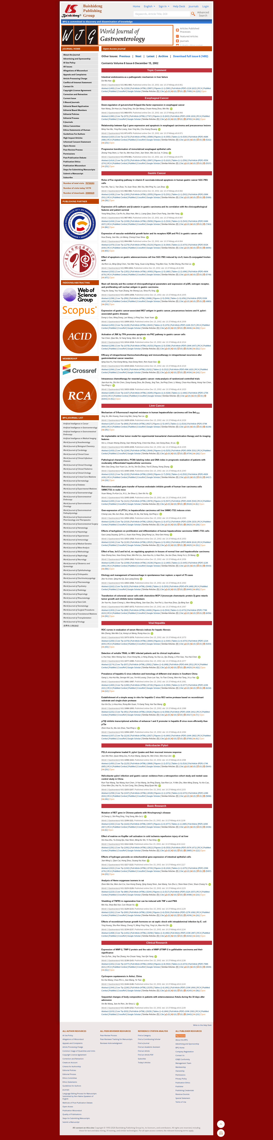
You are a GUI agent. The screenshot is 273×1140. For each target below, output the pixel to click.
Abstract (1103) (107, 1011)
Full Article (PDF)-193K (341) (183, 712)
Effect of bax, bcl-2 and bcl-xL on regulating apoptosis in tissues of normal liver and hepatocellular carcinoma (155, 551)
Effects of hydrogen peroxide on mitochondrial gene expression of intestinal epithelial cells (146, 857)
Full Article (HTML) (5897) (142, 88)
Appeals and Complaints (74, 74)
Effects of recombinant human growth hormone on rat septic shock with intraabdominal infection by (153, 921)
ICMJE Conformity (183, 1059)
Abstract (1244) (108, 542)
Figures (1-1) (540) (162, 641)
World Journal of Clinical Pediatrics (77, 469)
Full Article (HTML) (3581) (141, 664)
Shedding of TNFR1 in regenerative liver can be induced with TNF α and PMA (139, 901)
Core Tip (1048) (123, 563)
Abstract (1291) (108, 848)
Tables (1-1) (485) (179, 824)
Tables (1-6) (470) (179, 793)
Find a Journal (143, 1043)
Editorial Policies (71, 114)
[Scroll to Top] (221, 1124)
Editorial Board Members (75, 110)
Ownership (180, 1071)
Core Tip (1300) (123, 194)
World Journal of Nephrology (75, 555)
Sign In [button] (163, 6)
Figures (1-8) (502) (162, 964)
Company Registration (185, 1051)
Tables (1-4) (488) (160, 664)
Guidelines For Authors (74, 134)
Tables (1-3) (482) (162, 933)
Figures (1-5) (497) (161, 424)
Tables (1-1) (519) (178, 424)
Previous (124, 56)
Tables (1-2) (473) (178, 610)
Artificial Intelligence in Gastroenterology (80, 427)
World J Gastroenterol (110, 85)
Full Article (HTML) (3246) (141, 912)
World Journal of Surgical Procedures (78, 609)
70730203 (89, 183)
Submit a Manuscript (73, 173)
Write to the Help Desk (202, 1025)
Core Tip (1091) (123, 848)
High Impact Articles (72, 138)
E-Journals (68, 122)
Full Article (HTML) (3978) (142, 501)
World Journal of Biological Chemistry (79, 446)
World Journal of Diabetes (74, 484)
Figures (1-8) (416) (162, 868)
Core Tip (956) (122, 298)
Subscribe (68, 177)
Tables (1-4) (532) (179, 474)
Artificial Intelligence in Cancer (75, 423)
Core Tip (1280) (123, 685)
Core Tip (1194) (122, 450)
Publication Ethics (71, 161)
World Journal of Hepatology (75, 531)
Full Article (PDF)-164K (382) (184, 736)
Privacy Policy (181, 1078)
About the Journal (71, 54)
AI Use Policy (69, 62)
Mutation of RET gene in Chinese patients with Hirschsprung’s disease (135, 813)
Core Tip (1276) (123, 245)
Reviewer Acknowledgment (111, 1043)
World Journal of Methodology (76, 551)
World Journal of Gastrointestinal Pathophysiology (77, 511)
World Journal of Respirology (75, 594)
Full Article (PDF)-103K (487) (183, 933)
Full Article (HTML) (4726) (142, 685)
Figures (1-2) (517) (161, 892)
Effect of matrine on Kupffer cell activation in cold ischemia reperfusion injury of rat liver (144, 836)
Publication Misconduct (74, 165)
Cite (162, 91)
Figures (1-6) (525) (162, 450)
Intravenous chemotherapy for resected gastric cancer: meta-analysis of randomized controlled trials (150, 379)
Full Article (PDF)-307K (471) (184, 848)
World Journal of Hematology (75, 527)
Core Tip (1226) (123, 88)
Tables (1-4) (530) (179, 137)
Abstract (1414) (108, 160)
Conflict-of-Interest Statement (77, 82)
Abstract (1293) (108, 641)
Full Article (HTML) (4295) (142, 393)
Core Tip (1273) (123, 137)
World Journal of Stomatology (75, 606)
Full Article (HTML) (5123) (142, 245)
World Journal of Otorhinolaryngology (79, 578)
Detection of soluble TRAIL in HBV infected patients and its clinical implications (140, 653)
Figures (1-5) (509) (161, 298)
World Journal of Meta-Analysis (76, 547)
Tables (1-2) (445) (179, 563)
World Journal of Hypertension (76, 535)
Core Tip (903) (122, 369)
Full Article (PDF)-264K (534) (184, 501)
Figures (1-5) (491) (162, 542)
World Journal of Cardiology (75, 450)
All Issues (67, 66)
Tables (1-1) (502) (179, 194)
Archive (163, 56)
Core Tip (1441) (123, 933)
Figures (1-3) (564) (162, 245)
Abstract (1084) (108, 369)
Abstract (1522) (108, 868)
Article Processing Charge (75, 78)
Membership (181, 1067)
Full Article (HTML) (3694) (142, 641)
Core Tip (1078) (123, 346)
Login (205, 6)
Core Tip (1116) (122, 824)
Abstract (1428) (108, 194)
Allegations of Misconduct (75, 70)
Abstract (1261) (108, 912)
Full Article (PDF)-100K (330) (182, 1011)
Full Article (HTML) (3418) (141, 712)
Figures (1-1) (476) (162, 793)
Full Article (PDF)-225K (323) (184, 522)
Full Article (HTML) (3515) (142, 542)
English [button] (148, 6)
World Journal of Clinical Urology (77, 472)
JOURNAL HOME (71, 48)
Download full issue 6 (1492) (190, 56)
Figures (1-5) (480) (162, 272)
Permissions (69, 153)
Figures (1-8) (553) (162, 848)
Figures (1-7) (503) (162, 474)
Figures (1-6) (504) (161, 610)
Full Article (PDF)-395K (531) (184, 450)
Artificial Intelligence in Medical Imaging (79, 438)
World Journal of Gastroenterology (77, 492)
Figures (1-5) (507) (162, 501)
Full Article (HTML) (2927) (142, 736)
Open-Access (69, 145)
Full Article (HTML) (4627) (141, 424)
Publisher (179, 1086)
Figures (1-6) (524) (161, 912)
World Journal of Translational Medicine (80, 613)
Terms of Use (181, 1102)
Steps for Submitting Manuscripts (79, 169)
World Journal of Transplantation (77, 617)
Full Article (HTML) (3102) (141, 369)
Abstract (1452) (108, 325)
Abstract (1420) (108, 137)
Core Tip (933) (122, 1011)
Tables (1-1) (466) (179, 393)
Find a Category (144, 1035)
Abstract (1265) (108, 501)
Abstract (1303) (108, 610)
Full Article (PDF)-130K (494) (183, 988)
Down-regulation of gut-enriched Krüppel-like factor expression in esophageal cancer (143, 105)
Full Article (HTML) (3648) (142, 450)
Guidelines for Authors (72, 1086)
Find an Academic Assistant (149, 1047)
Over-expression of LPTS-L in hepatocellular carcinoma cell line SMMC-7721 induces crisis (146, 510)
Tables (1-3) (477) (179, 685)
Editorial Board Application (76, 106)
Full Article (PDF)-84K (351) (181, 664)
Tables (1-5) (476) (162, 325)
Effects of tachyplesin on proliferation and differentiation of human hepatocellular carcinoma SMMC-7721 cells (155, 531)
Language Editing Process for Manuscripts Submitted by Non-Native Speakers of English (80, 1096)
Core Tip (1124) (122, 736)
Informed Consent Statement (77, 141)
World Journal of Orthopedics (75, 574)
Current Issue (69, 98)
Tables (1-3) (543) (179, 221)
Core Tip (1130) (122, 542)
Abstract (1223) (108, 892)
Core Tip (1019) (122, 522)
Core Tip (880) (122, 892)
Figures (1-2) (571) (162, 763)
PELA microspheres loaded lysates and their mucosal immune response (141, 752)
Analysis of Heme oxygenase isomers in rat (122, 880)
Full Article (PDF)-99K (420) (182, 369)
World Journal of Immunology (75, 539)
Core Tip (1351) (123, 272)
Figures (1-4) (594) (162, 685)
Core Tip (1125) (122, 763)
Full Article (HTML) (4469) (141, 610)
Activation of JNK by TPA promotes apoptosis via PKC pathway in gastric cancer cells (143, 334)
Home (136, 6)
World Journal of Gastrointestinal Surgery (80, 523)
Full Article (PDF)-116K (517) (183, 325)
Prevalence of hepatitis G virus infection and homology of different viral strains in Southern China (149, 674)
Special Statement (183, 1098)
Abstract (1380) (108, 116)
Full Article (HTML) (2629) (141, 1011)
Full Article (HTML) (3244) (141, 892)
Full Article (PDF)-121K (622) (184, 88)
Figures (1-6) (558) (161, 712)
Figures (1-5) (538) (162, 346)
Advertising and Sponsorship (77, 58)
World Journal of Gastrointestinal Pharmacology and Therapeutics (77, 518)
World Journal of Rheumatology (76, 598)
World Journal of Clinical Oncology (77, 465)
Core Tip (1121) (122, 501)
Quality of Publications (72, 1114)
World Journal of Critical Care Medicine (79, 476)
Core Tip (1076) (123, 641)
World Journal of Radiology (74, 590)
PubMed (112, 91)
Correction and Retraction (75, 94)
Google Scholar (134, 91)
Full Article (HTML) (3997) (142, 160)
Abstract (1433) (108, 450)
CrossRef (122, 91)
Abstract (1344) (108, 988)
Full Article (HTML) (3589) (142, 137)
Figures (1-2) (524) (162, 221)
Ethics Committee (71, 126)
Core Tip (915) (122, 586)
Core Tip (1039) (123, 221)
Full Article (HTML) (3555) (142, 194)
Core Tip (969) (122, 610)
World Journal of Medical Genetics (77, 543)
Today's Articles (144, 1062)
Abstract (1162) (107, 586)
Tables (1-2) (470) (179, 245)
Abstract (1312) (108, 474)
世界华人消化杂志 (71, 625)
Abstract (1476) (108, 245)
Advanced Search (203, 14)
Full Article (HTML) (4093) (142, 272)
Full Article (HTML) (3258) (142, 933)
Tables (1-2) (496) (179, 272)
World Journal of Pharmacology (76, 582)
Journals (194, 6)
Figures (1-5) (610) (162, 160)
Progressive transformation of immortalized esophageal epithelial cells (136, 149)
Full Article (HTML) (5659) (142, 221)
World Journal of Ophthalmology (77, 570)
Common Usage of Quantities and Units (79, 1051)
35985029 (89, 193)
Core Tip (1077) (123, 964)
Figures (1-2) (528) (162, 393)
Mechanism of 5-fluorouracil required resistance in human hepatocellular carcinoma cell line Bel (150, 412)
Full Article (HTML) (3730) (142, 868)
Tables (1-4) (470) (179, 641)
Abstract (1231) (108, 712)
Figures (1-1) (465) (162, 563)
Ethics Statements (70, 1082)
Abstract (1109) (107, 522)
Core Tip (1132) (122, 474)
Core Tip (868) (122, 424)
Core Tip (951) (122, 712)
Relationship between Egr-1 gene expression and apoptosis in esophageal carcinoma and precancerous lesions (156, 125)
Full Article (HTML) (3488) (141, 298)
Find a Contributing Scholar (149, 1039)
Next (138, 56)
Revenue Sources (182, 1094)
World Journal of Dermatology (76, 480)
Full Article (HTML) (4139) (142, 563)
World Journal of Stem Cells (74, 602)
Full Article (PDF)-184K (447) (184, 346)
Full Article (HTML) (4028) (142, 793)
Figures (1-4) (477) (162, 824)
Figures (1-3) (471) (162, 522)
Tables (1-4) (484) (160, 1011)
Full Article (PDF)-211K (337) (183, 892)
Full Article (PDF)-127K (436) (183, 912)
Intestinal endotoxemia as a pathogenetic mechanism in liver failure (134, 77)
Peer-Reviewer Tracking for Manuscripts (116, 1039)
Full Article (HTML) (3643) (142, 325)
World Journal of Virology (74, 621)
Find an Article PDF (145, 1055)
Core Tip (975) (122, 116)
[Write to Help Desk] (221, 1133)
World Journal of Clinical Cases (76, 454)
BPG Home (180, 1047)
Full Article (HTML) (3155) (142, 988)
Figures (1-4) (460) (162, 736)
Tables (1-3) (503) (160, 586)
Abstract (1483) (108, 88)
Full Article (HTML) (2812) (142, 848)
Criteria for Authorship (72, 1066)
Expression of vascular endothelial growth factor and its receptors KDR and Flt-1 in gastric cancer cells (151, 233)
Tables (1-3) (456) (178, 298)
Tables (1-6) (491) (162, 988)
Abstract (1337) (108, 736)
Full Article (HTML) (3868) (142, 763)
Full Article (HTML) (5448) (141, 586)
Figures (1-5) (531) (162, 194)
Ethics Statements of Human (76, 130)
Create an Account (70, 1062)
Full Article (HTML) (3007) (142, 824)
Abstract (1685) (108, 393)
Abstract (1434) (108, 221)
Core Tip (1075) (123, 160)
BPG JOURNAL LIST (73, 417)
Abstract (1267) (108, 424)
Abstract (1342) (108, 824)
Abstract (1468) (108, 933)
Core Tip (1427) (123, 393)
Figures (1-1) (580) (162, 88)
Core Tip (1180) (122, 988)
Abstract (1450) (108, 763)
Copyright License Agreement (77, 90)
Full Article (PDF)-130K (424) (183, 116)
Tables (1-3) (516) (179, 763)
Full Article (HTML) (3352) (142, 964)
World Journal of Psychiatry (74, 586)
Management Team (183, 1063)
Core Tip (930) (122, 912)
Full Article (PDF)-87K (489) (181, 586)
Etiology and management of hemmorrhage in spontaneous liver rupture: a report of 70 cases (147, 575)
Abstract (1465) (108, 685)
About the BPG (182, 1040)
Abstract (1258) (108, 793)
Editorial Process (71, 118)
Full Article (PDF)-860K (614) (184, 542)
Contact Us (68, 86)
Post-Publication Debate (74, 157)
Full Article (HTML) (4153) (142, 346)
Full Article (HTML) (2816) (142, 522)
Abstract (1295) (108, 563)
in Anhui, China (121, 976)
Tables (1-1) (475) (179, 868)
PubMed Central (120, 140)
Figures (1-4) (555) (162, 137)
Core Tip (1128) (122, 325)
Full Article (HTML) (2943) (142, 474)
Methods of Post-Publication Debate (77, 1103)
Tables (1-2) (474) (179, 964)
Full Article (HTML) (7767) (141, 116)
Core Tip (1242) (123, 868)
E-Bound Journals (71, 102)
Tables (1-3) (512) (161, 369)
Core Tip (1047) (123, 793)
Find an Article (144, 1051)
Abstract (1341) (108, 964)
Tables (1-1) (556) (179, 160)
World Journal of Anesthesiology (76, 442)
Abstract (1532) (108, 272)
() (169, 91)
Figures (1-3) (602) (161, 116)
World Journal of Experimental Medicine (80, 488)
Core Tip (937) (122, 664)
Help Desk (179, 6)
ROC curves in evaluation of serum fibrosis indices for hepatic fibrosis (135, 630)
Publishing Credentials (185, 1090)
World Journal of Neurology (74, 559)
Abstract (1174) (107, 664)
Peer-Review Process (73, 149)
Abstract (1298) (108, 298)
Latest (151, 56)
